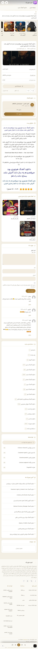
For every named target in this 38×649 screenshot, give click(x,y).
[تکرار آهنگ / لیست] (12, 645)
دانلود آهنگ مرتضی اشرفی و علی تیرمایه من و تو (22, 534)
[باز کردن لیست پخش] (2, 646)
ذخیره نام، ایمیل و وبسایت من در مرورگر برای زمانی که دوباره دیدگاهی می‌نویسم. (19, 286)
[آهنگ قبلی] (15, 645)
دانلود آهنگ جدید (22, 8)
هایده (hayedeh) (31, 467)
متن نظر (34, 252)
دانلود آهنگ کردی (30, 389)
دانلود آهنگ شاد (33, 595)
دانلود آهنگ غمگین (33, 600)
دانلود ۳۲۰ (19, 114)
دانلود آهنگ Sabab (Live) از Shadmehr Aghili (22, 489)
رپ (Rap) (22, 595)
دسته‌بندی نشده (31, 429)
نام (35, 268)
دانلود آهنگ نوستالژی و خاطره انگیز (26, 399)
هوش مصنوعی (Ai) (20, 615)
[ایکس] (31, 581)
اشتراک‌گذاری (18, 86)
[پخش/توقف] (18, 644)
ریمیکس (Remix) (21, 610)
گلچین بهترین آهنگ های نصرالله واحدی (24, 512)
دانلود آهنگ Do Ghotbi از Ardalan (25, 495)
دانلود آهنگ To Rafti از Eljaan (26, 523)
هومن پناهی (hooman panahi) (27, 458)
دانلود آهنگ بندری (30, 365)
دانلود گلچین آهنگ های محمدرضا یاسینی (23, 501)
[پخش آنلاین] (29, 29)
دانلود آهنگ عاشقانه (33, 590)
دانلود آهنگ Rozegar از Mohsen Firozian (24, 506)
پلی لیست (32, 355)
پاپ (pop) (22, 590)
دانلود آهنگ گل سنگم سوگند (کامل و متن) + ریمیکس (20, 484)
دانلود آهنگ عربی (30, 384)
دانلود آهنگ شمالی (30, 380)
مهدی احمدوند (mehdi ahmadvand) (8, 626)
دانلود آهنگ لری (31, 394)
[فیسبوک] (35, 581)
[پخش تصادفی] (25, 645)
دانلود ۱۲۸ (19, 110)
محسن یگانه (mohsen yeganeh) (27, 462)
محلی (23, 600)
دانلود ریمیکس (31, 414)
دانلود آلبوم (32, 360)
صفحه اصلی (33, 8)
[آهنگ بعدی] (22, 645)
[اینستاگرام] (27, 581)
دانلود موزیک (31, 424)
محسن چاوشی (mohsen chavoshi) (26, 448)
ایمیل (34, 275)
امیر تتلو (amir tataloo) (8, 621)
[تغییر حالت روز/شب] (6, 2)
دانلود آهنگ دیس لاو (32, 605)
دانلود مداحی (31, 419)
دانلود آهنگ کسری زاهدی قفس (26, 529)
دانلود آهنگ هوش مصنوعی (28, 404)
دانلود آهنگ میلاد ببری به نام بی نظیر (24, 517)
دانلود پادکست (31, 409)
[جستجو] (2, 2)
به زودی (33, 350)
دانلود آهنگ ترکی (30, 370)
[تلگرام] (23, 581)
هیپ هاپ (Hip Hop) (20, 605)
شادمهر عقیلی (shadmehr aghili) (26, 453)
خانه (36, 14)
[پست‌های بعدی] (2, 29)
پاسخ (30, 304)
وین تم (27, 641)
